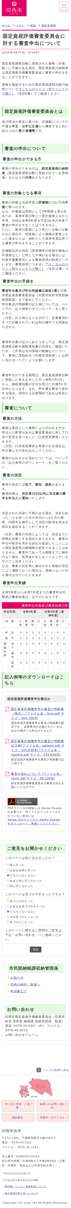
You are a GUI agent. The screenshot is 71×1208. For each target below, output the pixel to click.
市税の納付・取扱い (25, 984)
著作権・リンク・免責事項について (25, 1186)
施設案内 (17, 1117)
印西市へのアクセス (52, 1117)
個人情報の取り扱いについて (21, 1193)
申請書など (18, 991)
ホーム (6, 25)
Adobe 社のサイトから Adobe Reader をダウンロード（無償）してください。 (34, 821)
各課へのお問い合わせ (52, 1106)
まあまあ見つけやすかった (27, 906)
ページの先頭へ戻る (56, 1070)
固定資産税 (48, 25)
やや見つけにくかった (24, 916)
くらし (20, 25)
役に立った (17, 864)
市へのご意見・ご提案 (17, 1106)
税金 (33, 25)
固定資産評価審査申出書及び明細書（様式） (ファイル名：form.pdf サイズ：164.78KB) (37, 713)
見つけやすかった (22, 901)
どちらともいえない (23, 875)
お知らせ (17, 977)
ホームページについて (18, 1173)
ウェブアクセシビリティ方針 (21, 1179)
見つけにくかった (22, 922)
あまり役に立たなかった (26, 880)
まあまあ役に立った (23, 870)
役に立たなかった (22, 885)
